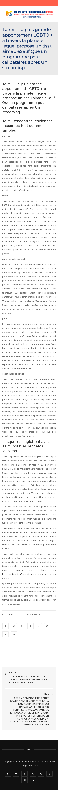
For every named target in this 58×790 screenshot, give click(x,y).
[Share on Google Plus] (39, 626)
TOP (29, 749)
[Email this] (14, 634)
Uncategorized (33, 614)
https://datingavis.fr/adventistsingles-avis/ (22, 574)
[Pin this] (47, 626)
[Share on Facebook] (5, 626)
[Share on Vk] (5, 634)
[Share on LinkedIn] (22, 626)
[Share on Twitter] (14, 626)
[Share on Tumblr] (30, 626)
